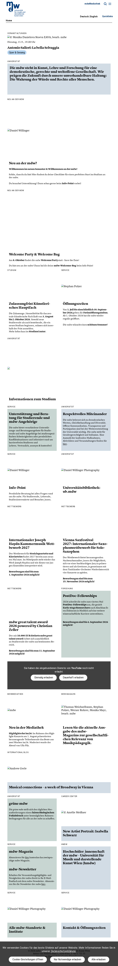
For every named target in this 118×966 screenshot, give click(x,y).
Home (9, 20)
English (94, 16)
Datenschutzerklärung (63, 951)
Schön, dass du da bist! (20, 174)
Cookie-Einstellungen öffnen (27, 959)
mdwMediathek (92, 3)
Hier (34, 174)
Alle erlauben (99, 959)
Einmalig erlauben (43, 677)
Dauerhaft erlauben (73, 677)
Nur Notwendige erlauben (67, 959)
